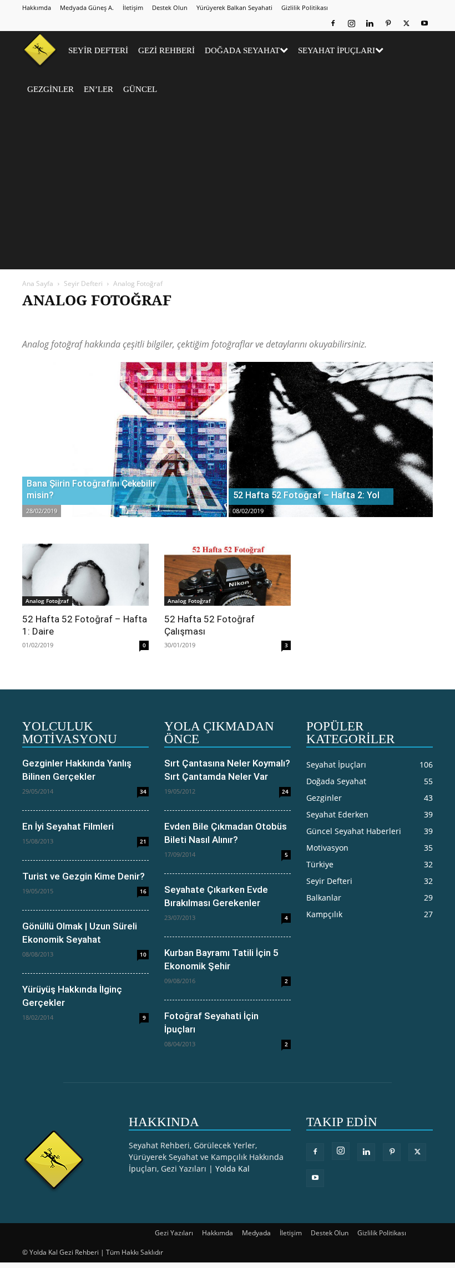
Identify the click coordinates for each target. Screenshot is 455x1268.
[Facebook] (333, 23)
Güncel (140, 89)
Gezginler (50, 89)
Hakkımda (36, 7)
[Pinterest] (388, 23)
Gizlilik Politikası (304, 7)
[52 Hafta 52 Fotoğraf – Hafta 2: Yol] (331, 450)
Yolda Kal (232, 1168)
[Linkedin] (369, 23)
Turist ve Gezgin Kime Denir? (83, 876)
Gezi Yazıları (174, 1233)
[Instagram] (351, 23)
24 (285, 791)
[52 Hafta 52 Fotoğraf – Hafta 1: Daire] (85, 575)
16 (143, 891)
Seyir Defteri (98, 50)
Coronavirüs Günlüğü (190, 322)
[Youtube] (424, 23)
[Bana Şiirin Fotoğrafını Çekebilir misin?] (124, 450)
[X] (406, 23)
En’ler (98, 89)
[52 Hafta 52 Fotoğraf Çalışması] (227, 575)
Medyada (256, 1233)
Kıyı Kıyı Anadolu (257, 322)
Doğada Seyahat (242, 50)
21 (143, 841)
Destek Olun (170, 7)
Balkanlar (135, 322)
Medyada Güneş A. (87, 7)
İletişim (133, 7)
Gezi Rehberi (166, 50)
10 (143, 954)
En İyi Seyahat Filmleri (68, 826)
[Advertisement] (227, 191)
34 (143, 791)
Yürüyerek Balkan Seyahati (234, 7)
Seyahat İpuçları (336, 50)
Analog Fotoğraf (87, 322)
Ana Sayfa (37, 283)
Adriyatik (39, 322)
